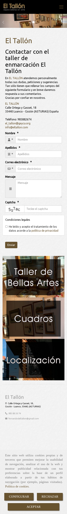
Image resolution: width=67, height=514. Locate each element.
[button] (5, 21)
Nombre (10, 133)
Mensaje (10, 176)
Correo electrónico (17, 162)
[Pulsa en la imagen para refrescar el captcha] (14, 209)
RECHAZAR (50, 496)
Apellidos (11, 147)
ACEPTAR (34, 506)
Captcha (10, 202)
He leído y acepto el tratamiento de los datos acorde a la (33, 228)
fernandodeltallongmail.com (23, 418)
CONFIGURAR (19, 496)
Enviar (11, 244)
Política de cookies (17, 486)
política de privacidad (44, 230)
